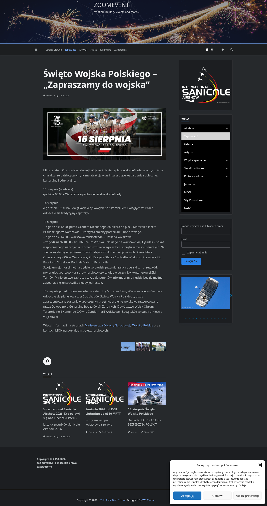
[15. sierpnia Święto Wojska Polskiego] (147, 393)
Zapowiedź (70, 49)
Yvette (49, 95)
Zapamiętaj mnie (197, 252)
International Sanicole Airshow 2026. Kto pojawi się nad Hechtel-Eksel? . (61, 413)
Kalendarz (105, 49)
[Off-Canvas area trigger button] (36, 49)
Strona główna (54, 49)
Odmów (217, 495)
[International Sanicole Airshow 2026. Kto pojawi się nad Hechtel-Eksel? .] (62, 393)
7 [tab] (208, 318)
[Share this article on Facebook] (47, 361)
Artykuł (83, 49)
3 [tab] (193, 318)
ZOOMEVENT (111, 5)
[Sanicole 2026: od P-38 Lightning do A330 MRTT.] (105, 393)
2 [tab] (189, 318)
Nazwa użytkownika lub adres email (202, 226)
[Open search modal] (231, 49)
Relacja (93, 49)
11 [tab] (222, 318)
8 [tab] (211, 318)
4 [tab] (197, 318)
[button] (260, 465)
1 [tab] (186, 318)
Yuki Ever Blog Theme (113, 500)
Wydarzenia (120, 49)
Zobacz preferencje (247, 495)
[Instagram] (212, 49)
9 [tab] (215, 318)
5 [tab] (200, 318)
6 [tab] (204, 318)
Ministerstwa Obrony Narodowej (107, 325)
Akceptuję (187, 495)
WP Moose (148, 500)
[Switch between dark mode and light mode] (222, 49)
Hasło (184, 239)
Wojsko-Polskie (142, 325)
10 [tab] (219, 318)
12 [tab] (226, 318)
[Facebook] (207, 49)
